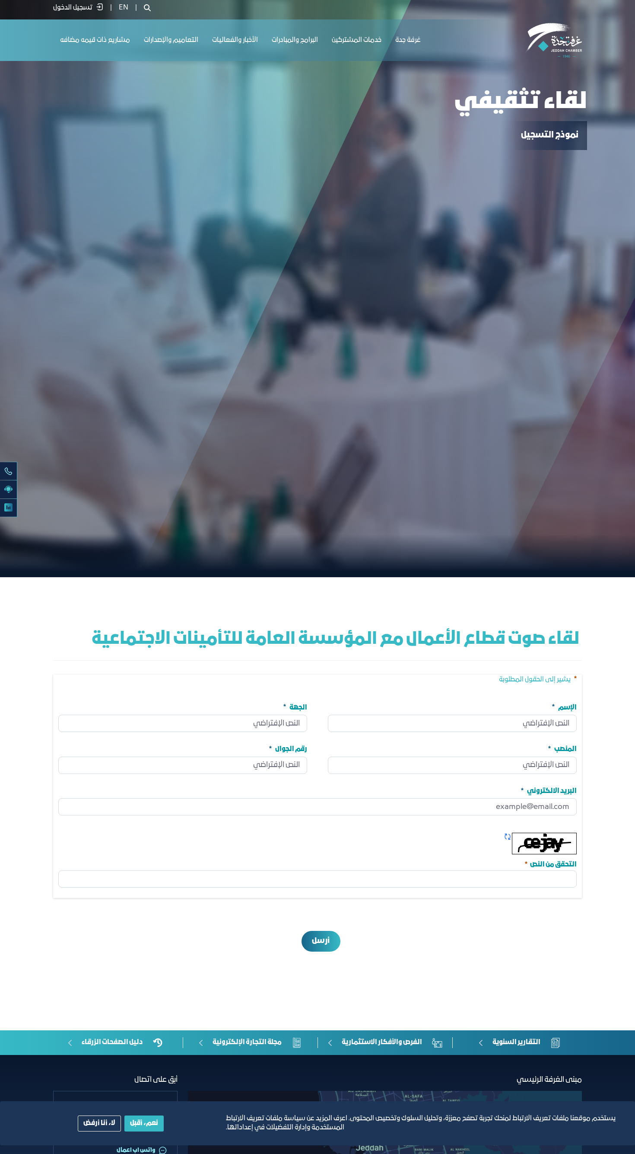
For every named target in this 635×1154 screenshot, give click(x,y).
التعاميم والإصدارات (171, 40)
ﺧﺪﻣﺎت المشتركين (356, 40)
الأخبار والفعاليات (235, 40)
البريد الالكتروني (552, 790)
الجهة (298, 707)
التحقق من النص (550, 863)
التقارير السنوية (516, 1042)
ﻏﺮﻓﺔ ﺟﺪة (408, 40)
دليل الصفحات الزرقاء (112, 1042)
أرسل (321, 941)
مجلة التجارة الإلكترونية (247, 1042)
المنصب (565, 749)
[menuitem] (123, 7)
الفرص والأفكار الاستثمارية (382, 1042)
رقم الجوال (291, 749)
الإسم (567, 707)
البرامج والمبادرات (295, 40)
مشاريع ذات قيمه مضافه (95, 40)
